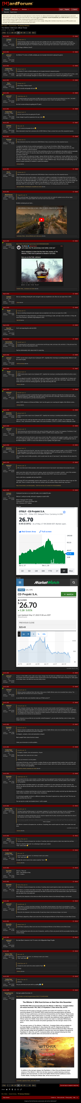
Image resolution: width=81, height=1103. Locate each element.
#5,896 (76, 354)
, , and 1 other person (29, 236)
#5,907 (76, 724)
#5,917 (76, 937)
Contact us (53, 1097)
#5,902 (76, 462)
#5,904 (76, 672)
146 (12, 32)
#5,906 (76, 702)
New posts (15, 9)
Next (33, 32)
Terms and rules (60, 1097)
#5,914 (76, 881)
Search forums (13, 12)
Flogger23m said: (21, 195)
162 (30, 32)
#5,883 (76, 65)
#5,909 (76, 773)
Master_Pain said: (21, 839)
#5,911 (76, 835)
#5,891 (76, 241)
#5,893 (76, 307)
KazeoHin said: (20, 750)
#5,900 (76, 425)
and (21, 363)
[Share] (73, 36)
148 (18, 32)
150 (24, 32)
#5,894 (76, 325)
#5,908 (76, 747)
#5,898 (76, 389)
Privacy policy (69, 1097)
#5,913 (76, 867)
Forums (7, 9)
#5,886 (76, 108)
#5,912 (76, 850)
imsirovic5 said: (21, 690)
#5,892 (76, 293)
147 (15, 32)
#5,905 (76, 686)
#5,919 (76, 976)
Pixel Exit (31, 1101)
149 (21, 32)
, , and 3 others (27, 768)
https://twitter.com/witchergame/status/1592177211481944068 (32, 996)
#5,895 (76, 338)
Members (24, 9)
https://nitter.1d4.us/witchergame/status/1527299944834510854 (32, 244)
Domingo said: (20, 39)
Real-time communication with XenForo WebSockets (45, 1101)
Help (74, 1097)
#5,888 (76, 136)
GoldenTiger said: (21, 96)
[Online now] (3, 53)
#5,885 (76, 93)
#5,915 (76, 901)
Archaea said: (20, 83)
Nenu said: (19, 126)
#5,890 (76, 191)
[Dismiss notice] (77, 16)
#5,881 (76, 36)
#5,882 (76, 52)
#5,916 (76, 921)
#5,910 (76, 805)
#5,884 (76, 80)
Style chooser (6, 1097)
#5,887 (76, 122)
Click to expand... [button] (47, 821)
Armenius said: (20, 429)
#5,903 (76, 490)
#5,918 (76, 951)
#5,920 (76, 990)
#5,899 (76, 410)
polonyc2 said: (20, 69)
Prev (4, 32)
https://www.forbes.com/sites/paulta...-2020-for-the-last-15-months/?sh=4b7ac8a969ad (38, 485)
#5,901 (76, 445)
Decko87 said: (20, 342)
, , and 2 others (29, 186)
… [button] (9, 32)
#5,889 (76, 169)
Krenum (4, 30)
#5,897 (76, 368)
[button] (19, 9)
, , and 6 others (26, 1080)
